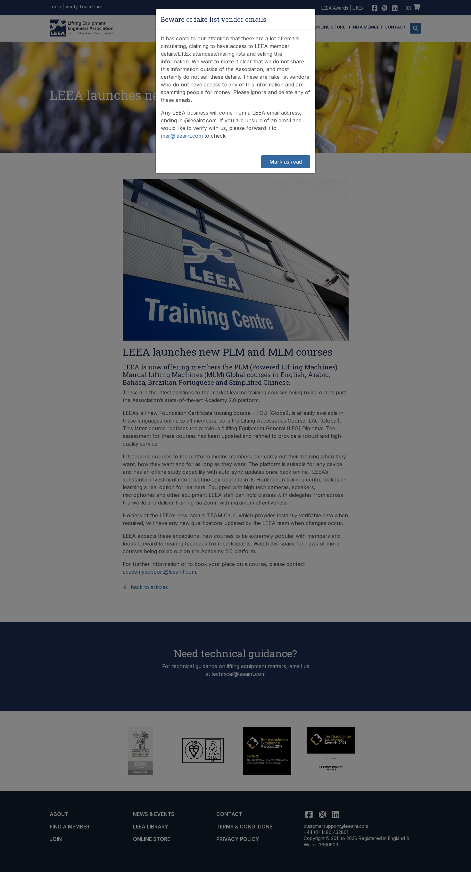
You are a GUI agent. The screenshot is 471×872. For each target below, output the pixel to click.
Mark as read (285, 161)
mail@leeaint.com (182, 136)
